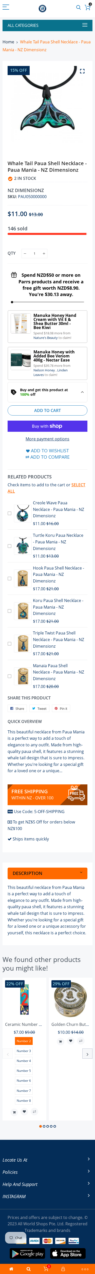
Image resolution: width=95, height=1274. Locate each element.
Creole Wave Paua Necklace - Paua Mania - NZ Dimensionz (58, 509)
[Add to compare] (34, 1111)
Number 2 (24, 1041)
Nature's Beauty (46, 337)
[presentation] (8, 1053)
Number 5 (24, 1071)
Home (8, 42)
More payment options (47, 439)
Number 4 (24, 1061)
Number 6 (24, 1080)
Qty (11, 253)
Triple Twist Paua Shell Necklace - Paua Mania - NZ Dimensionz (58, 639)
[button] (40, 1126)
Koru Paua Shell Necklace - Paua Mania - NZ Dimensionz (58, 607)
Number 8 (24, 1100)
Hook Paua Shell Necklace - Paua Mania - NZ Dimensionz (58, 574)
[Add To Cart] (14, 1112)
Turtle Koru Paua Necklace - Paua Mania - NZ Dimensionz (58, 541)
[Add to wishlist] (24, 1111)
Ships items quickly (31, 839)
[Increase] (44, 253)
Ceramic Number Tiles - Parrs (33, 1024)
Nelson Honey (44, 370)
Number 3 (24, 1051)
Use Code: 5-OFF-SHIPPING (39, 811)
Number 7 (24, 1091)
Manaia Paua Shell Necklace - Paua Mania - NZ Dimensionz (58, 672)
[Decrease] (25, 253)
